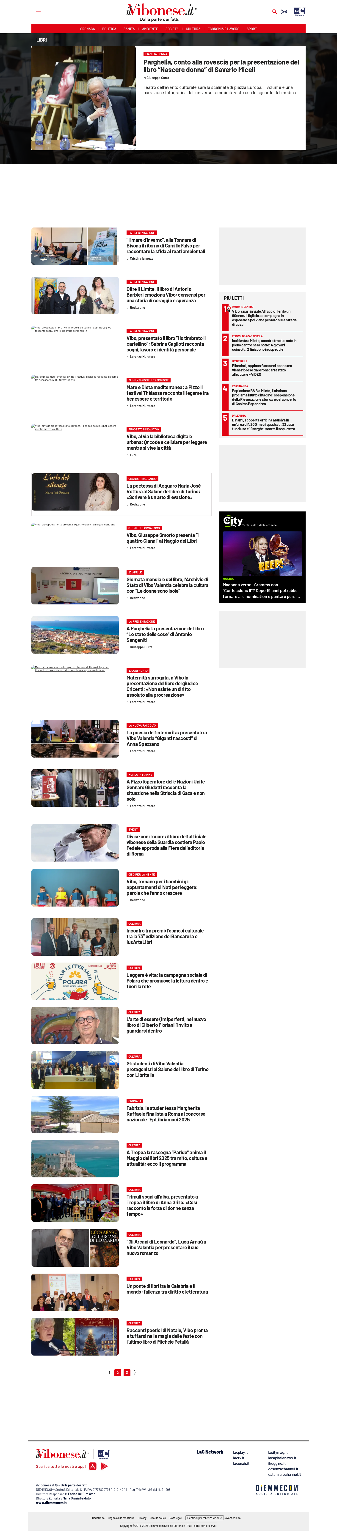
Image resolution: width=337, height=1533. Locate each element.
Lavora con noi (232, 1517)
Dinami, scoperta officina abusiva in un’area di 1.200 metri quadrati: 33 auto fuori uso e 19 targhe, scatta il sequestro (263, 424)
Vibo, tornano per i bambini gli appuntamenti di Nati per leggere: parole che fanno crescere (162, 887)
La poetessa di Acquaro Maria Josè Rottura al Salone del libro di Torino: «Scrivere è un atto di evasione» (164, 491)
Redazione (98, 1517)
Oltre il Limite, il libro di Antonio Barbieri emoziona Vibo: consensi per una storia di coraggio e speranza (166, 294)
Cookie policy (158, 1517)
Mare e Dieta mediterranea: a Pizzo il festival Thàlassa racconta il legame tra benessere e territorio (168, 393)
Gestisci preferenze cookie (204, 1518)
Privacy (142, 1517)
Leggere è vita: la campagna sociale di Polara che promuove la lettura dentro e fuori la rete (167, 980)
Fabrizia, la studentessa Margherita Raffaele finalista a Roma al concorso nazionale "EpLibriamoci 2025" (166, 1113)
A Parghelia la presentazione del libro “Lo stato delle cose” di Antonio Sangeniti (165, 634)
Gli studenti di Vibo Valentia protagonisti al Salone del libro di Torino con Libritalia (167, 1069)
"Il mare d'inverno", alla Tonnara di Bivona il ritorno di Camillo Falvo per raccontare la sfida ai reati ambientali (166, 245)
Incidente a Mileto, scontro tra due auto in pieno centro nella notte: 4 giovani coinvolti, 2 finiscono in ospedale (264, 344)
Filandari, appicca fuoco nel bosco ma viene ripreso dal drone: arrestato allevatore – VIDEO (262, 369)
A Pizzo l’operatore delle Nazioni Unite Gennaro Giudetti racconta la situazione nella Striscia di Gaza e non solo (166, 790)
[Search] (274, 12)
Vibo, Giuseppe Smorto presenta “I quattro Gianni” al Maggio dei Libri (163, 538)
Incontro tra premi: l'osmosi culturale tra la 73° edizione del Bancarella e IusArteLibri (165, 936)
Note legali (175, 1517)
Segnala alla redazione (121, 1517)
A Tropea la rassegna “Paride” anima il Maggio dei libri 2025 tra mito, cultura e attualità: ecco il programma (167, 1158)
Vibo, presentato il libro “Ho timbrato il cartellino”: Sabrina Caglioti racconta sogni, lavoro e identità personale (166, 343)
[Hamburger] (34, 11)
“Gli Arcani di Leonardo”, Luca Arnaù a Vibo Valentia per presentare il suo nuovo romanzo (166, 1247)
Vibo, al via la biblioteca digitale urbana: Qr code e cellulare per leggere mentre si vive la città (167, 442)
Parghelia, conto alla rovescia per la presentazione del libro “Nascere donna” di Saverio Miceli (221, 65)
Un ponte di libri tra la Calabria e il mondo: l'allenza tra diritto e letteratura (167, 1288)
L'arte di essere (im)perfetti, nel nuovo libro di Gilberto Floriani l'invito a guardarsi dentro (166, 1024)
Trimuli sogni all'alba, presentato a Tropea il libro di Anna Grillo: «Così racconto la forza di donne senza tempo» (162, 1205)
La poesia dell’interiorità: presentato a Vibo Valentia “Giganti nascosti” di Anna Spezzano (167, 738)
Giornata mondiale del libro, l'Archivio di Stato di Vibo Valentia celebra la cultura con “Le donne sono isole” (168, 585)
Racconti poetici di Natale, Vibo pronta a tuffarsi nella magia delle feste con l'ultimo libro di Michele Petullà (167, 1336)
